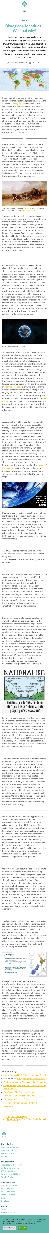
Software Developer (10, 1168)
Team (3, 1209)
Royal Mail (27, 208)
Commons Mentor (9, 1150)
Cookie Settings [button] (9, 1228)
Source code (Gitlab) (10, 1174)
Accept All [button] (22, 1228)
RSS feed (5, 1201)
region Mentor (11, 1153)
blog (24, 20)
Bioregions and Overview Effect (31, 1078)
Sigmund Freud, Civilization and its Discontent (23, 1095)
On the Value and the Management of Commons (24, 1082)
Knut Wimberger (21, 63)
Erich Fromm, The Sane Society (17, 1099)
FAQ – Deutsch (8, 1191)
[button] (24, 11)
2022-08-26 (36, 63)
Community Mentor (10, 1147)
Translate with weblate (11, 1164)
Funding (5, 1156)
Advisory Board (8, 1212)
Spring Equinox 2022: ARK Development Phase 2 (24, 1075)
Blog (3, 1197)
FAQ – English (7, 1188)
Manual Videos (8, 1194)
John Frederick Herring (30, 210)
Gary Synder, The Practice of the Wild (19, 1092)
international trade (12, 386)
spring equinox (19, 103)
